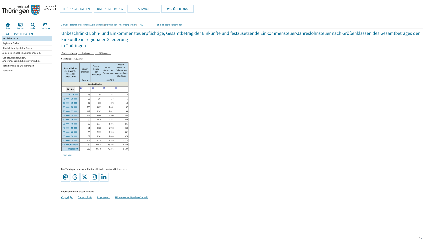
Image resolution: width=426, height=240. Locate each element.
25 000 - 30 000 (69, 115)
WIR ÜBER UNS (174, 9)
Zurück (64, 24)
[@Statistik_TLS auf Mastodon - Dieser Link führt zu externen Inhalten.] (66, 177)
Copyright (67, 197)
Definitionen (111, 24)
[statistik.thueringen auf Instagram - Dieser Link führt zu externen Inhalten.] (95, 177)
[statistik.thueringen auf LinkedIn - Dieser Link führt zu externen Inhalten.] (104, 177)
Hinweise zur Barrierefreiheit (131, 197)
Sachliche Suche (10, 38)
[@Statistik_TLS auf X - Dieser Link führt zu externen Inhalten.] (85, 177)
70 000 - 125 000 (69, 140)
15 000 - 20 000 (69, 107)
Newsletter (7, 70)
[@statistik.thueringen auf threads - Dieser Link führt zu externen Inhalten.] (76, 177)
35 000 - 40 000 (69, 123)
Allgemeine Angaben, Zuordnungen (20, 52)
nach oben (67, 155)
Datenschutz (85, 197)
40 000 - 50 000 (69, 127)
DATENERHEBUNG (108, 9)
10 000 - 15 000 (69, 103)
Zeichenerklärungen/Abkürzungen (87, 24)
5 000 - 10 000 (69, 98)
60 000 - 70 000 (69, 136)
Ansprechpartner (127, 24)
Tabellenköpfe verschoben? (169, 24)
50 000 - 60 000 (69, 132)
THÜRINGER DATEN (75, 9)
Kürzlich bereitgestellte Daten (17, 48)
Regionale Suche (10, 43)
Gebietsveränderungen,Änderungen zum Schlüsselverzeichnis (21, 59)
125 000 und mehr (70, 144)
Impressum (103, 197)
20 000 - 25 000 (69, 111)
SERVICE (138, 9)
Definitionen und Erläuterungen (18, 65)
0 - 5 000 (70, 94)
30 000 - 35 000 (69, 119)
